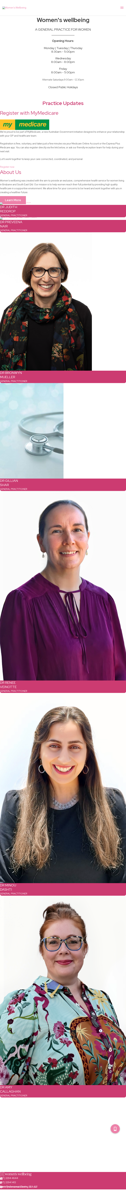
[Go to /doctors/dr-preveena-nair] (63, 218)
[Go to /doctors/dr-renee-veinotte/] (63, 586)
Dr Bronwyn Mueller (11, 375)
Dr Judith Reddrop (8, 209)
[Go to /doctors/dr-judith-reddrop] (63, 203)
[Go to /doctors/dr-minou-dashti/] (63, 788)
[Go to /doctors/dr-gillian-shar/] (63, 431)
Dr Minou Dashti (8, 887)
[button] (115, 1128)
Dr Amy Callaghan (10, 1089)
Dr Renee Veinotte (8, 685)
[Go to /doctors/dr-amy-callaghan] (63, 990)
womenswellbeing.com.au (14, 1191)
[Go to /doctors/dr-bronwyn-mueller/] (63, 301)
